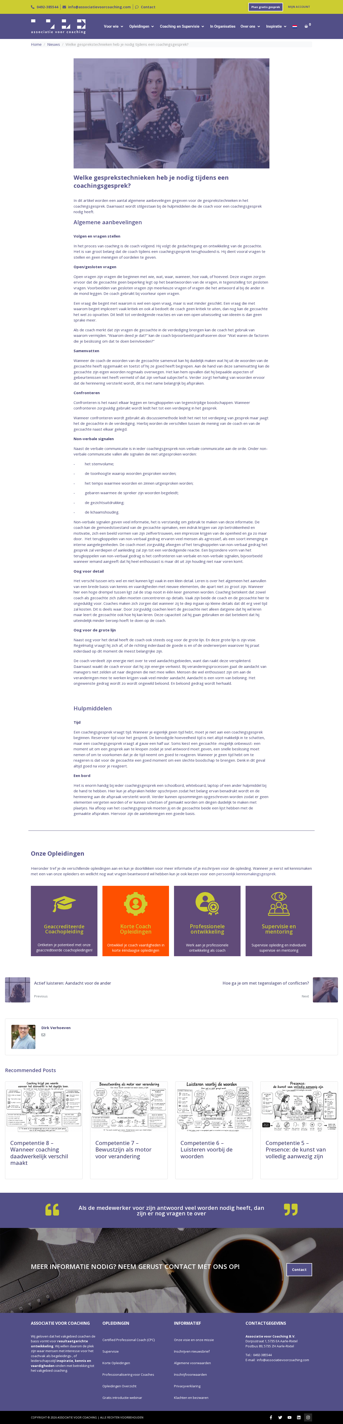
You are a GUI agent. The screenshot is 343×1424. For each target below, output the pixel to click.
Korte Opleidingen (116, 1363)
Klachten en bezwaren (191, 1397)
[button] (114, 26)
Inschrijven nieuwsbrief (192, 1351)
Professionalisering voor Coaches (128, 1374)
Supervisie (110, 1351)
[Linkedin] (299, 1417)
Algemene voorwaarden (192, 1363)
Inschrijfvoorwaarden (190, 1374)
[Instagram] (308, 1417)
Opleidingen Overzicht (119, 1386)
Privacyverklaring (187, 1386)
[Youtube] (289, 1417)
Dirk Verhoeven (56, 1027)
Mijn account (299, 7)
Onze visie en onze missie (194, 1340)
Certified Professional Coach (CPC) (128, 1340)
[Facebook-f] (271, 1417)
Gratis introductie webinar (122, 1397)
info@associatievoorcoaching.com (283, 1360)
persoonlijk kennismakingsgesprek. (246, 873)
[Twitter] (280, 1417)
